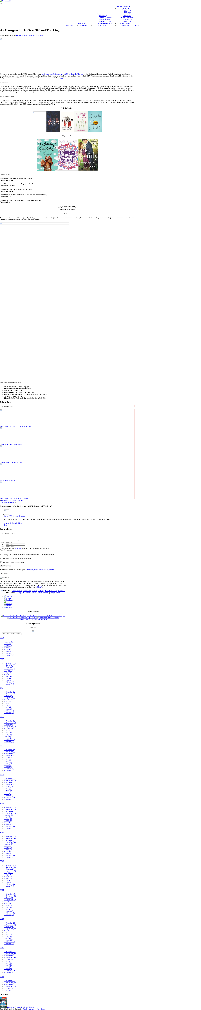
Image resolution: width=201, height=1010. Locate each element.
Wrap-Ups (125, 25)
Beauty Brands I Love (7, 502)
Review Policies (103, 25)
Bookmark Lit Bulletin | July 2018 (12, 500)
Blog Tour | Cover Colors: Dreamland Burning (15, 426)
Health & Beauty (43, 593)
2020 (2, 803)
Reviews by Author (105, 18)
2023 (2, 717)
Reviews (100, 14)
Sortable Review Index (105, 23)
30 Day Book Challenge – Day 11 (11, 462)
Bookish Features (123, 6)
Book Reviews (17, 591)
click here (18, 549)
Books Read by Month (7, 480)
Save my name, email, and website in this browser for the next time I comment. (29, 555)
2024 (2, 688)
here (62, 78)
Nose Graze (41, 1009)
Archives (102, 16)
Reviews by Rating (105, 19)
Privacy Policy (84, 25)
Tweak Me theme (28, 1009)
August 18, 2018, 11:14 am (13, 523)
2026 (2, 638)
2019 (2, 832)
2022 (2, 746)
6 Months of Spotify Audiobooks (11, 444)
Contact (81, 23)
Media (34, 593)
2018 (2, 861)
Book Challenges (22, 35)
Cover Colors (127, 14)
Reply (6, 525)
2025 (2, 659)
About (72, 25)
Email (2, 544)
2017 (2, 890)
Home (68, 25)
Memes (34, 591)
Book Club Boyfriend (14, 1007)
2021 (2, 774)
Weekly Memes (125, 23)
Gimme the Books (127, 18)
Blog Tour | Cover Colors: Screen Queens (14, 498)
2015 (2, 948)
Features (125, 8)
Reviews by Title (105, 21)
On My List (127, 21)
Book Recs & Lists (51, 591)
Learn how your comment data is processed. (40, 569)
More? (39, 587)
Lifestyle (137, 25)
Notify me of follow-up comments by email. (17, 558)
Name (2, 542)
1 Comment (39, 35)
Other (58, 593)
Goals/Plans (27, 593)
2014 (2, 977)
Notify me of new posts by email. (13, 562)
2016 (2, 919)
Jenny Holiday (29, 1007)
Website (2, 546)
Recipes (52, 593)
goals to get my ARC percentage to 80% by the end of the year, (62, 74)
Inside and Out (127, 19)
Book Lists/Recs (127, 10)
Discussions (127, 16)
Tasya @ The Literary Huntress (14, 516)
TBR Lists (127, 12)
